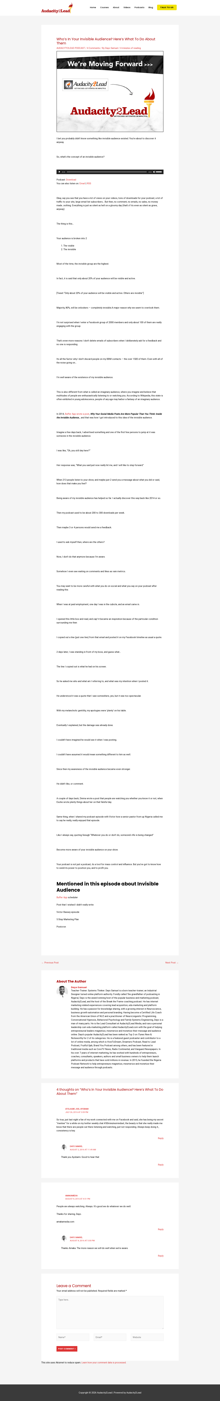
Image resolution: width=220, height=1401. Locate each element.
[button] (167, 7)
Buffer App (62, 897)
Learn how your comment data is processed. (103, 1362)
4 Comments (93, 48)
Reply (161, 1138)
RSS (89, 183)
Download (71, 179)
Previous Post (50, 962)
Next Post (172, 962)
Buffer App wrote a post (77, 414)
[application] (109, 172)
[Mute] (154, 172)
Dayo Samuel (76, 1146)
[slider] (159, 172)
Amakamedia (71, 1195)
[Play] (59, 172)
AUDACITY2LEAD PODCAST (70, 48)
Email (82, 183)
